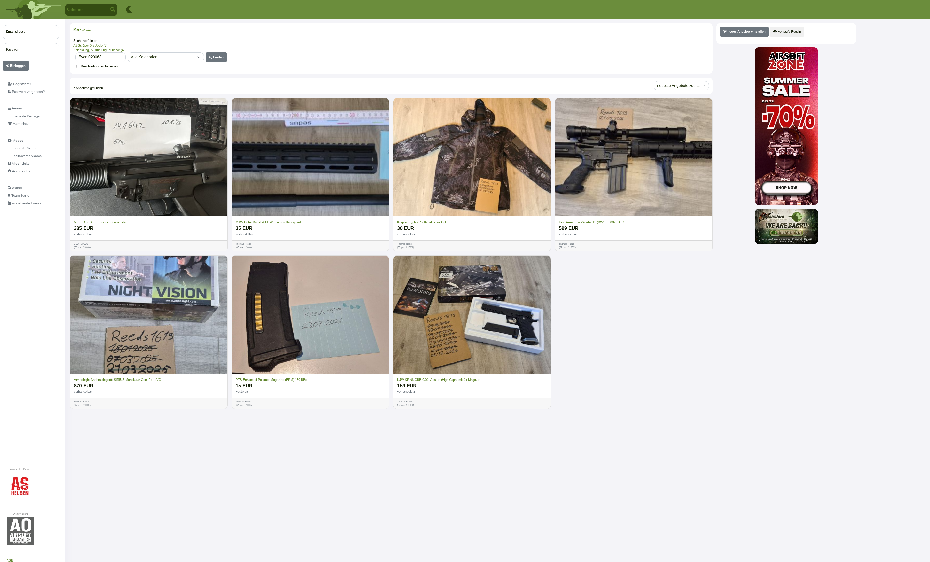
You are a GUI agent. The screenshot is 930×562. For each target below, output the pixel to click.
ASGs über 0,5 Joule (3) (90, 45)
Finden (218, 57)
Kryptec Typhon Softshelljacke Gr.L (422, 222)
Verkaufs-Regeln (789, 31)
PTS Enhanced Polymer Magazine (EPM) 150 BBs (271, 380)
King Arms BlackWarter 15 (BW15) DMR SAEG (592, 222)
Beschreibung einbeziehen (99, 66)
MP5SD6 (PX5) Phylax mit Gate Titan (100, 222)
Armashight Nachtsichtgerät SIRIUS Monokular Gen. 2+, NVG (117, 380)
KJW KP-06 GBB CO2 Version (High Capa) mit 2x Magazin (438, 380)
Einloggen (17, 66)
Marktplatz (82, 29)
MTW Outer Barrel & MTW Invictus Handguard (268, 222)
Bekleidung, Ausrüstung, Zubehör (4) (98, 50)
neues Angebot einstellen (746, 31)
